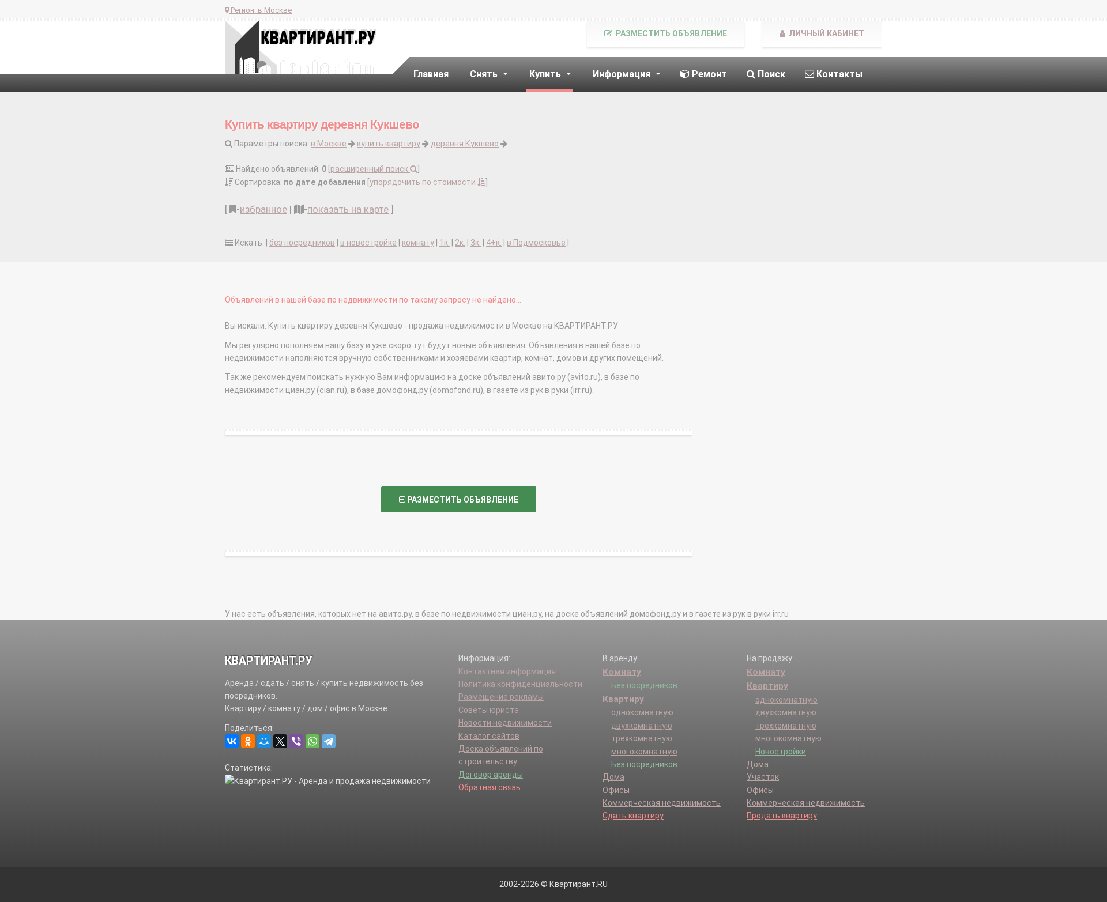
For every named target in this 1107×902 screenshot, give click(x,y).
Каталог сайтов (488, 736)
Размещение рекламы (501, 696)
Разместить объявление (670, 33)
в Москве (329, 143)
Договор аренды (490, 774)
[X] (280, 741)
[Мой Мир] (264, 741)
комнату (418, 242)
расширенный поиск (370, 168)
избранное (263, 209)
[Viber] (296, 741)
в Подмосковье (536, 242)
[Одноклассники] (248, 741)
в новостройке (368, 242)
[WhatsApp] (312, 741)
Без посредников (644, 685)
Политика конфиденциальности (520, 684)
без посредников (302, 242)
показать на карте (348, 209)
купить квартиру (388, 143)
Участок (763, 777)
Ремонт (708, 74)
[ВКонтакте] (232, 741)
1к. (444, 242)
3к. (475, 242)
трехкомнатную (641, 738)
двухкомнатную (641, 725)
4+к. (494, 242)
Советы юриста (488, 710)
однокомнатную (642, 712)
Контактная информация (507, 671)
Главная (431, 74)
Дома (613, 777)
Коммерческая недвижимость (662, 802)
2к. (460, 242)
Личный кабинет (825, 33)
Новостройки (780, 751)
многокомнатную (644, 751)
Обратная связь (489, 787)
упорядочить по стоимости (423, 182)
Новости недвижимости (505, 722)
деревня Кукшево (465, 143)
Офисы (616, 790)
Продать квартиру (782, 815)
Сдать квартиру (633, 815)
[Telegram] (329, 741)
